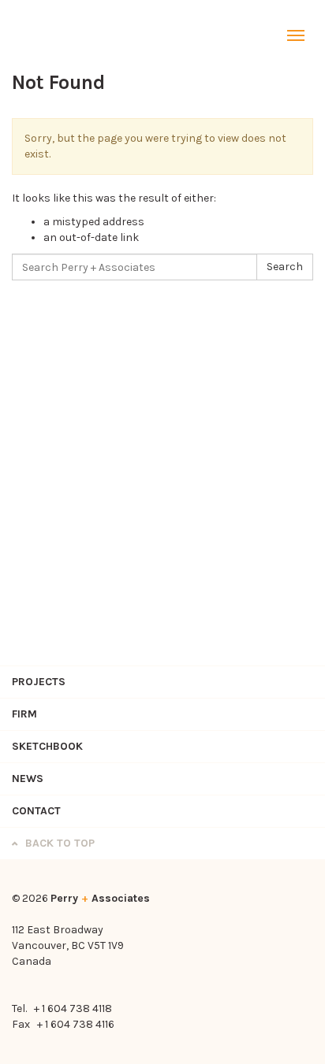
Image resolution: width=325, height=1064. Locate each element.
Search (285, 266)
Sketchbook (47, 746)
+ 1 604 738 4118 (73, 1008)
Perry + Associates (51, 35)
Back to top (58, 843)
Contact (36, 810)
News (27, 778)
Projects (38, 681)
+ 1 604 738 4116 (75, 1024)
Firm (24, 714)
